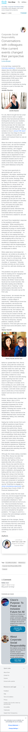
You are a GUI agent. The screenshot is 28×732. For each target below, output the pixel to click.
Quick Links (7, 668)
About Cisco (7, 672)
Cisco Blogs (11, 2)
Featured (4, 569)
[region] (14, 724)
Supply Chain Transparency (10, 713)
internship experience (8, 68)
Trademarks (7, 710)
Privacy (5, 699)
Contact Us (6, 675)
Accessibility (7, 707)
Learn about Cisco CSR (17, 660)
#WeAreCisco (21, 562)
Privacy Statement (13, 725)
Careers (6, 678)
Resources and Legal (10, 687)
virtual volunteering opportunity (11, 486)
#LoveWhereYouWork (11, 562)
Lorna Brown (6, 61)
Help (5, 693)
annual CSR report (20, 131)
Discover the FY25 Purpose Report (18, 629)
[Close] (25, 718)
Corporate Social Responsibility (16, 6)
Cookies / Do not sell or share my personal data (12, 703)
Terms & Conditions (8, 696)
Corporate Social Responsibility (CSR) (11, 566)
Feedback (6, 690)
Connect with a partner (9, 681)
